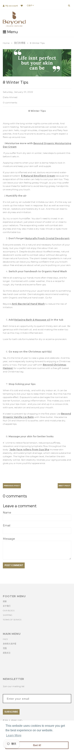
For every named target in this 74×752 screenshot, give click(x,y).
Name (7, 512)
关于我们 (6, 606)
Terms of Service (12, 619)
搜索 (5, 601)
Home (6, 43)
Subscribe (11, 711)
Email (6, 525)
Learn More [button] (13, 735)
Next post (64, 486)
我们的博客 (19, 43)
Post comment (14, 565)
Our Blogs (8, 610)
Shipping (7, 615)
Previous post (12, 486)
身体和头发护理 (9, 644)
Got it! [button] (37, 745)
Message (9, 538)
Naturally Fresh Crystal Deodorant (47, 238)
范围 (5, 648)
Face (5, 639)
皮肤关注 (6, 653)
